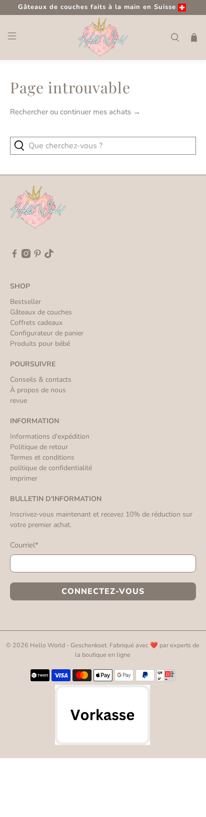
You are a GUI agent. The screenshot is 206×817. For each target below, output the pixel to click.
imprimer (24, 478)
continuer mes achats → (100, 112)
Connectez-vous (103, 591)
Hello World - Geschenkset (68, 645)
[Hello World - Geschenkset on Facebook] (14, 256)
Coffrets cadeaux (36, 322)
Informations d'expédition (50, 436)
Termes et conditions (42, 457)
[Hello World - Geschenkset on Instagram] (26, 256)
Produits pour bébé (40, 343)
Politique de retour (39, 447)
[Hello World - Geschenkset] (103, 37)
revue (18, 400)
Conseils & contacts (41, 379)
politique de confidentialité (51, 468)
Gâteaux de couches (41, 312)
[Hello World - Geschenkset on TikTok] (49, 256)
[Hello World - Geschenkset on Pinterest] (37, 256)
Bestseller (25, 301)
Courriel (24, 545)
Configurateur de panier (47, 333)
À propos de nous (38, 390)
